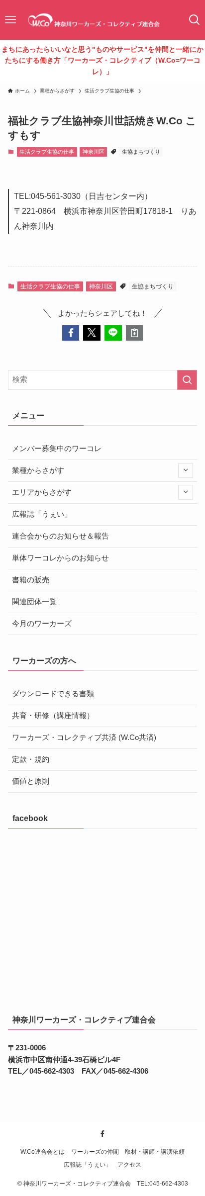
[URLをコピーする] (134, 333)
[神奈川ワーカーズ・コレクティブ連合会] (102, 20)
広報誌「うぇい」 (42, 514)
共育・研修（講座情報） (53, 716)
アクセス (129, 1164)
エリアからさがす (42, 492)
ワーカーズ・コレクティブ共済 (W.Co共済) (84, 737)
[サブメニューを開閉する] (185, 470)
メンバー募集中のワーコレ (57, 449)
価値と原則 (30, 781)
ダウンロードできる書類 (53, 694)
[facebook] (102, 1133)
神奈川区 (93, 152)
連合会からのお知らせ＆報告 (60, 536)
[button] (71, 333)
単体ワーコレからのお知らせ (60, 558)
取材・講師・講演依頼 (155, 1151)
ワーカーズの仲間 (95, 1151)
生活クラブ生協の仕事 (46, 152)
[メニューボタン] (10, 20)
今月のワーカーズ (42, 624)
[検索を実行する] (187, 380)
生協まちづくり (141, 152)
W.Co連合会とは (42, 1151)
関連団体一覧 (34, 602)
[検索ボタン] (195, 20)
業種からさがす (38, 470)
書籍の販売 (30, 580)
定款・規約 (30, 759)
